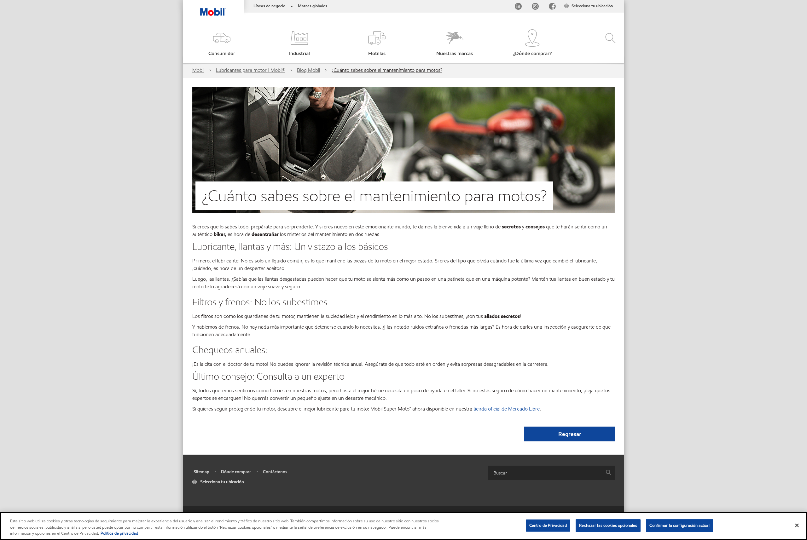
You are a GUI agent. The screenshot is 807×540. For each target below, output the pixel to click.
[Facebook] (552, 7)
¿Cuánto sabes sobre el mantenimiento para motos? (387, 70)
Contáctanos (275, 472)
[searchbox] (545, 473)
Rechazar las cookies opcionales (608, 525)
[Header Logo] (213, 8)
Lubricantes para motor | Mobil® (250, 70)
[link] (618, 1)
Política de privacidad (119, 533)
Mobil (198, 70)
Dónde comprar (236, 472)
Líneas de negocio (269, 6)
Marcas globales (312, 6)
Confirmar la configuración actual (679, 525)
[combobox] (551, 473)
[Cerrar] (797, 525)
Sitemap (201, 472)
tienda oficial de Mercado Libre (506, 408)
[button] (221, 43)
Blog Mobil (308, 70)
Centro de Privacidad (548, 525)
